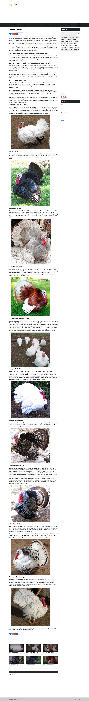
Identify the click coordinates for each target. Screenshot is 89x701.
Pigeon (65, 25)
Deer (66, 49)
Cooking (71, 47)
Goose (71, 41)
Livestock (76, 49)
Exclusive (69, 39)
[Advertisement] (56, 11)
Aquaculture (64, 47)
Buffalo (75, 45)
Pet (75, 43)
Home (11, 25)
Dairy (70, 45)
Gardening (51, 25)
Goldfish (63, 43)
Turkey (11, 632)
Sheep (75, 25)
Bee (15, 25)
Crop (29, 25)
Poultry (63, 39)
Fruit (46, 25)
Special (76, 41)
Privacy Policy (64, 95)
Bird (62, 49)
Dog (33, 25)
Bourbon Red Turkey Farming (49, 664)
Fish (42, 25)
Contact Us (63, 98)
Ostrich (70, 49)
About (62, 93)
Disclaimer (63, 94)
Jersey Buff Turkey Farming (48, 652)
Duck (37, 25)
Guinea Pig (70, 43)
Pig (60, 25)
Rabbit (70, 25)
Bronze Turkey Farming (13, 664)
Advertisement (64, 97)
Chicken (24, 25)
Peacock (77, 47)
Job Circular (63, 96)
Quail (66, 41)
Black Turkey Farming (30, 664)
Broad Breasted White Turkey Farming (32, 653)
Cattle (19, 25)
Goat (57, 25)
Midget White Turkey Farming (15, 652)
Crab (62, 45)
